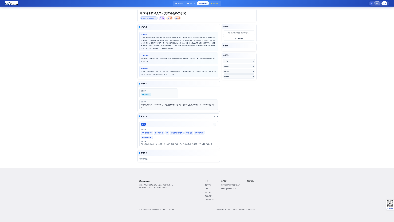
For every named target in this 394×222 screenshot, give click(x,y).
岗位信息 (239, 71)
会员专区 (208, 192)
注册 (384, 3)
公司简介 (239, 61)
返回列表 (240, 38)
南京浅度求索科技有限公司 (231, 185)
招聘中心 (208, 185)
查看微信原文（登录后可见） (240, 33)
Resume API (209, 200)
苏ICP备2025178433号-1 (247, 209)
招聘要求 (239, 66)
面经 (206, 189)
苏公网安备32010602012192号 (226, 209)
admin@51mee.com (228, 189)
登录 (377, 3)
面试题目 (239, 76)
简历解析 (208, 196)
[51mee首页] (11, 3)
